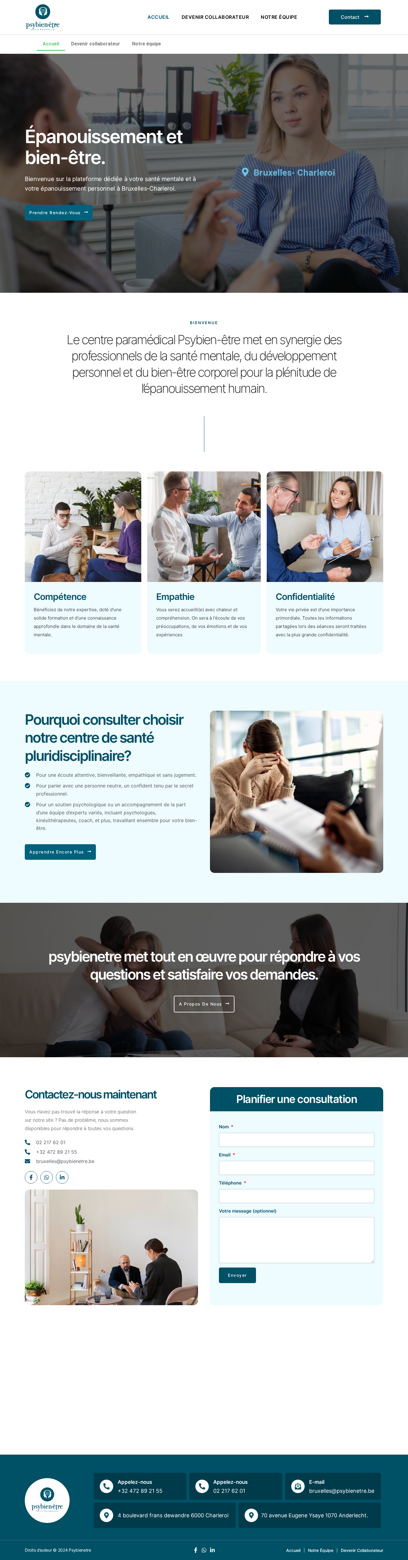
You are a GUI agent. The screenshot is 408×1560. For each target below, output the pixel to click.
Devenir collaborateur (215, 17)
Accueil (159, 17)
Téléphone (231, 1183)
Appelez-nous (135, 1482)
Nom (224, 1127)
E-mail (316, 1482)
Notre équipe (279, 17)
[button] (59, 212)
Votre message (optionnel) (248, 1211)
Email (225, 1155)
